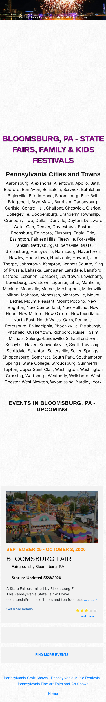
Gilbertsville (66, 245)
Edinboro (43, 232)
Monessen (50, 294)
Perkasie (83, 319)
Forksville (86, 239)
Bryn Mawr (41, 201)
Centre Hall (33, 208)
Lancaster (52, 270)
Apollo (81, 183)
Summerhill (88, 363)
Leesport (48, 276)
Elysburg (62, 232)
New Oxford (57, 313)
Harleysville (41, 251)
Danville (57, 220)
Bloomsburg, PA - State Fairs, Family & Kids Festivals (53, 149)
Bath (94, 183)
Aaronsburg (17, 183)
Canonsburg (85, 201)
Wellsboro (79, 375)
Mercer (48, 288)
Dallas (41, 220)
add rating (87, 616)
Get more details (19, 609)
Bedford (12, 189)
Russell (79, 332)
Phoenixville (66, 325)
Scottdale (16, 350)
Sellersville (58, 350)
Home (53, 693)
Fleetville (66, 239)
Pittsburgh (90, 325)
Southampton (89, 357)
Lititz (74, 282)
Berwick (71, 189)
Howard (80, 257)
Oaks (68, 319)
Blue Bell (89, 195)
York (97, 381)
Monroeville (73, 294)
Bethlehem (91, 189)
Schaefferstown (81, 338)
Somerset (41, 357)
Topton (10, 369)
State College (36, 363)
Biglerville (17, 195)
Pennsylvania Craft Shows (26, 678)
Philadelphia (40, 325)
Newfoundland (85, 313)
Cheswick (74, 208)
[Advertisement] (53, 78)
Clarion (93, 208)
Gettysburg (42, 245)
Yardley (83, 381)
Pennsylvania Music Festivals (75, 678)
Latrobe (10, 276)
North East (23, 319)
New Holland (75, 307)
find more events (52, 655)
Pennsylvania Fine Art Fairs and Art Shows (53, 684)
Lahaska (33, 270)
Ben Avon (31, 189)
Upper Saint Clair (36, 369)
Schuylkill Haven (21, 344)
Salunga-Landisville (45, 338)
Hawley (16, 257)
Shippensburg (16, 357)
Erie (90, 232)
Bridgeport (18, 201)
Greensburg (16, 251)
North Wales (49, 319)
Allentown (63, 183)
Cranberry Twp (18, 220)
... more (90, 599)
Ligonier (59, 282)
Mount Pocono (71, 301)
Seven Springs (84, 350)
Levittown (69, 276)
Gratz (86, 245)
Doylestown (64, 226)
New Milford (31, 313)
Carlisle (12, 208)
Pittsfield (16, 332)
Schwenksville (53, 344)
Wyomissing (62, 381)
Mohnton (29, 294)
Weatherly (57, 375)
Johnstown (30, 263)
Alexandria (41, 183)
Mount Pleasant (39, 301)
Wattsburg (35, 375)
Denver (43, 226)
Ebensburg (21, 232)
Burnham (62, 201)
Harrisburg (65, 251)
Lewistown (39, 282)
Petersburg (15, 325)
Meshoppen (68, 288)
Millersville (92, 288)
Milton (12, 294)
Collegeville (17, 214)
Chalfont (54, 208)
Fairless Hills (43, 239)
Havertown (89, 251)
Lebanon (29, 276)
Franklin (21, 245)
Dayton (74, 220)
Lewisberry (91, 276)
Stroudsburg (63, 363)
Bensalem (51, 189)
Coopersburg (44, 214)
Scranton (36, 350)
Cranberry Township (79, 214)
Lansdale (73, 270)
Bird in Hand (41, 195)
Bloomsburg (66, 195)
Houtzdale (60, 257)
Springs (13, 363)
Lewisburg (16, 282)
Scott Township (84, 344)
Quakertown (39, 332)
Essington (19, 239)
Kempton (51, 263)
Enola (79, 232)
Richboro (62, 332)
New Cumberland (43, 307)
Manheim (90, 282)
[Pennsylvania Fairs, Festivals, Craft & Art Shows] (53, 9)
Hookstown (36, 257)
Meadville (30, 288)
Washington (66, 369)
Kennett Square (77, 263)
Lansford (92, 270)
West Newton (35, 381)
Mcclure (10, 288)
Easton (84, 226)
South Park (63, 357)
